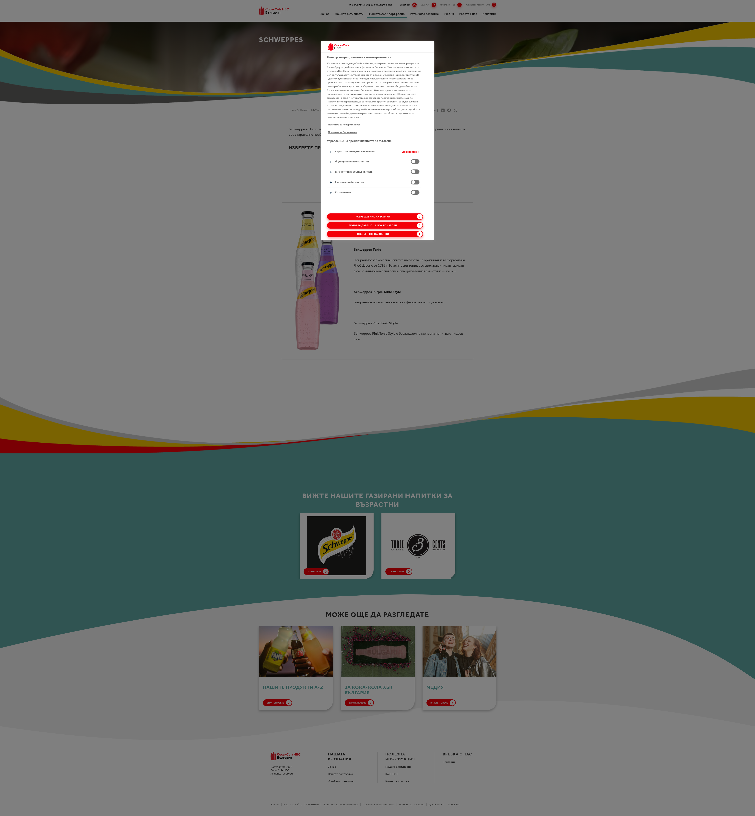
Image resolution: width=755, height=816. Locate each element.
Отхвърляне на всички (373, 234)
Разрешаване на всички (373, 216)
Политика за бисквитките (342, 132)
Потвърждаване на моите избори (373, 225)
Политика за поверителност (344, 124)
